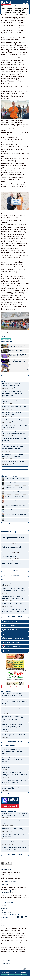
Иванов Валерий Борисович (13, 483)
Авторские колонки (6, 907)
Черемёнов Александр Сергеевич (15, 478)
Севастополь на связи (10, 621)
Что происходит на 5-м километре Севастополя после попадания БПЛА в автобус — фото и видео (13, 385)
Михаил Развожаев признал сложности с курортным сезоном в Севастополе (14, 407)
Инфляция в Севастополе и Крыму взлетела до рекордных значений (12, 420)
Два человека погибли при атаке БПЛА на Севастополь (14, 400)
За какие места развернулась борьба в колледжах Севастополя (19, 370)
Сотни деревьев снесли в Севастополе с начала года (14, 439)
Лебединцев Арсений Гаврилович (15, 492)
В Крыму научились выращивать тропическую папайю (11, 413)
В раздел (15, 570)
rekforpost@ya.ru (6, 963)
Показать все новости (15, 468)
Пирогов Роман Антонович (13, 519)
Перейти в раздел (15, 524)
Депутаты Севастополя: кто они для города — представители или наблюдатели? (15, 547)
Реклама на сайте (6, 869)
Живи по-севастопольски (13, 646)
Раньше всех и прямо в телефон (14, 638)
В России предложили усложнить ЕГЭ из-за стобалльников (18, 365)
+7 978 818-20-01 (5, 960)
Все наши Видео (10, 625)
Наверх (25, 969)
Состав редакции (6, 912)
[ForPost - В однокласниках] (26, 917)
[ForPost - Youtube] (22, 917)
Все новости (4, 905)
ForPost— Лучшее (17, 921)
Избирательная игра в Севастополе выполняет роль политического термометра (14, 564)
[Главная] (6, 2)
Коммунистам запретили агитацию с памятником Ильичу (13, 462)
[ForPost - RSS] (14, 917)
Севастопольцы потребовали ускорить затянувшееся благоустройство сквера (13, 432)
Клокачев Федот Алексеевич (13, 510)
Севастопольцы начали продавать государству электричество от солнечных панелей (14, 701)
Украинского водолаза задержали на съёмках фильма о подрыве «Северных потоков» (13, 590)
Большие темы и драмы (12, 642)
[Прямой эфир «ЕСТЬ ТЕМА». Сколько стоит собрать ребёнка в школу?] (5, 361)
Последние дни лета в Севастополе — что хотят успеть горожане (14, 426)
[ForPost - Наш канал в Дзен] (29, 917)
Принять (21, 974)
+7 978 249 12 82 (5, 884)
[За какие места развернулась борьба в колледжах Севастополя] (5, 370)
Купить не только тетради (16, 350)
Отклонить (7, 974)
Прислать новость (15, 377)
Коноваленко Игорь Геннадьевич (15, 505)
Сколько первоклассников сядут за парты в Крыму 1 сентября (18, 345)
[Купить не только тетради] (5, 351)
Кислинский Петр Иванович (13, 487)
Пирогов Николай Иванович (13, 501)
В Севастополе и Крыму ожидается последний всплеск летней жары (12, 455)
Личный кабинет (15, 575)
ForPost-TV (4, 908)
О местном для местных (12, 629)
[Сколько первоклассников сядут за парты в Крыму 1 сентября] (5, 346)
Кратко (3, 910)
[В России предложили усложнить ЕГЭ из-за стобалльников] (5, 365)
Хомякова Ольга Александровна (14, 496)
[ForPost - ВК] (18, 917)
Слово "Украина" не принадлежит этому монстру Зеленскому (13, 538)
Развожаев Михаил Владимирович (15, 514)
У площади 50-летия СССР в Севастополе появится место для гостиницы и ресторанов (14, 759)
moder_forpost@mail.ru (11, 881)
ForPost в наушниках (12, 651)
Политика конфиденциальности (17, 972)
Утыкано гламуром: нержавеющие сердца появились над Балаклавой (13, 555)
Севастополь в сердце (12, 634)
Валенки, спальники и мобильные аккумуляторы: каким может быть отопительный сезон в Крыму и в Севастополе (12, 447)
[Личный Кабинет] (24, 1)
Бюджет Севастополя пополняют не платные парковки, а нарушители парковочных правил (12, 393)
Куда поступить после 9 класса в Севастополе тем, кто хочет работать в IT (18, 356)
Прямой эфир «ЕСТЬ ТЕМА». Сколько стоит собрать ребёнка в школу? (18, 360)
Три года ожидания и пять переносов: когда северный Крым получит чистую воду (13, 709)
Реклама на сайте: (6, 956)
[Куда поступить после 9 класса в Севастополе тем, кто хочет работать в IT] (5, 356)
